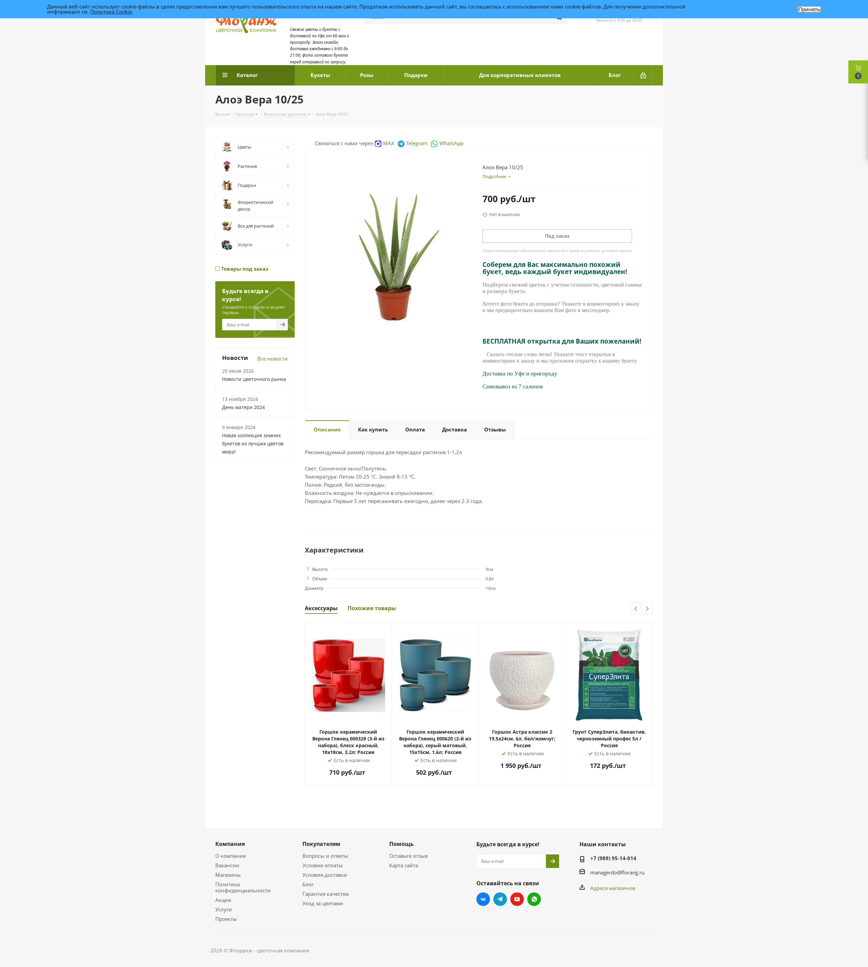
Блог (308, 884)
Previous (636, 609)
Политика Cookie (111, 11)
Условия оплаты (322, 865)
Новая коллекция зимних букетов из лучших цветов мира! (252, 443)
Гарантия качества (325, 893)
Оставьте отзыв (408, 855)
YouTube (517, 899)
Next (647, 609)
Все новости (272, 358)
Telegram (417, 143)
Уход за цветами (322, 903)
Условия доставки (324, 874)
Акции (223, 899)
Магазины (228, 874)
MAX (388, 143)
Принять (809, 9)
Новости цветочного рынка (254, 379)
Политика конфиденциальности (243, 887)
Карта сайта (403, 865)
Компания (230, 844)
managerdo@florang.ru (617, 872)
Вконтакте (483, 899)
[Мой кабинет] (643, 75)
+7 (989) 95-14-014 (613, 858)
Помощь (401, 844)
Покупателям (321, 844)
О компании (230, 855)
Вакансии (227, 865)
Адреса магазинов (612, 888)
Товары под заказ (244, 268)
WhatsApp (451, 143)
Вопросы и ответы (325, 855)
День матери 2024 (243, 407)
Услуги (223, 909)
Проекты (226, 918)
